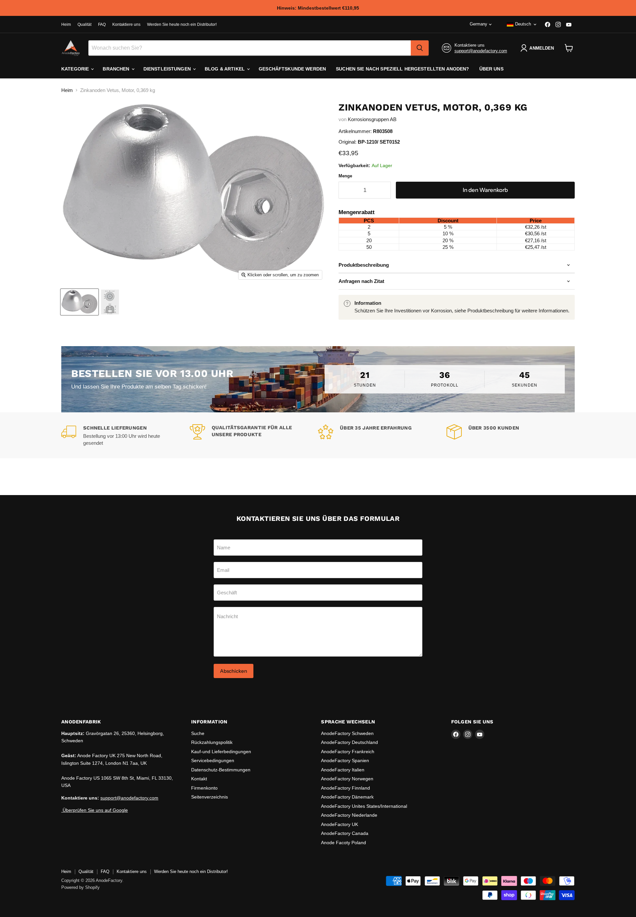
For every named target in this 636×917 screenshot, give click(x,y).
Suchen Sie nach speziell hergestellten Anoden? (402, 68)
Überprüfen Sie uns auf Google (94, 810)
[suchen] (420, 48)
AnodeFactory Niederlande (349, 815)
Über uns (491, 68)
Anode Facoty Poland (343, 842)
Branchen (117, 68)
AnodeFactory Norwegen (347, 778)
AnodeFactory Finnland (345, 788)
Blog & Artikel (225, 68)
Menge (345, 175)
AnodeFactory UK (339, 824)
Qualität (84, 24)
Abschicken (233, 671)
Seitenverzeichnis (209, 797)
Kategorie (75, 68)
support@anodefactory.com (480, 50)
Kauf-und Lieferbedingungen (221, 751)
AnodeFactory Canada (344, 833)
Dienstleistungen (167, 68)
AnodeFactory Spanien (345, 760)
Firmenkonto (204, 788)
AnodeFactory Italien (342, 769)
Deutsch (523, 24)
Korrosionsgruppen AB (372, 119)
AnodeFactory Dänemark (347, 797)
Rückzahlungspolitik (212, 742)
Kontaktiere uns (126, 24)
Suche (197, 733)
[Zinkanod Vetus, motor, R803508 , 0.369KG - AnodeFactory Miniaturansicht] (79, 302)
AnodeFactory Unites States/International (364, 806)
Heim (66, 24)
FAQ (102, 24)
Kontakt (199, 778)
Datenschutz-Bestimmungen (220, 769)
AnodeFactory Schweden (347, 733)
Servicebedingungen (212, 760)
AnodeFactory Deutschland (349, 742)
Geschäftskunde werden (292, 68)
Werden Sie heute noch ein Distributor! (182, 24)
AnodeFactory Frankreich (347, 751)
